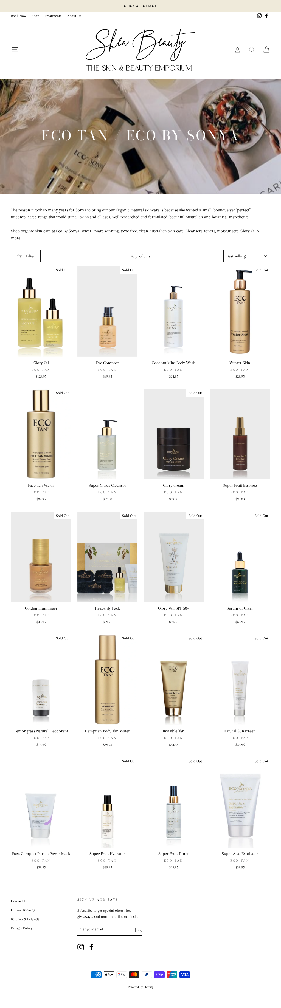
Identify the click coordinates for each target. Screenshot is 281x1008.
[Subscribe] (138, 929)
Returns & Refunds (25, 919)
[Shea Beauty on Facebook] (91, 947)
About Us (74, 16)
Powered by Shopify (140, 987)
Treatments (53, 16)
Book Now (18, 16)
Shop (35, 16)
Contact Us (19, 901)
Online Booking (23, 910)
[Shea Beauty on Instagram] (80, 947)
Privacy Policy (21, 928)
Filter (30, 256)
